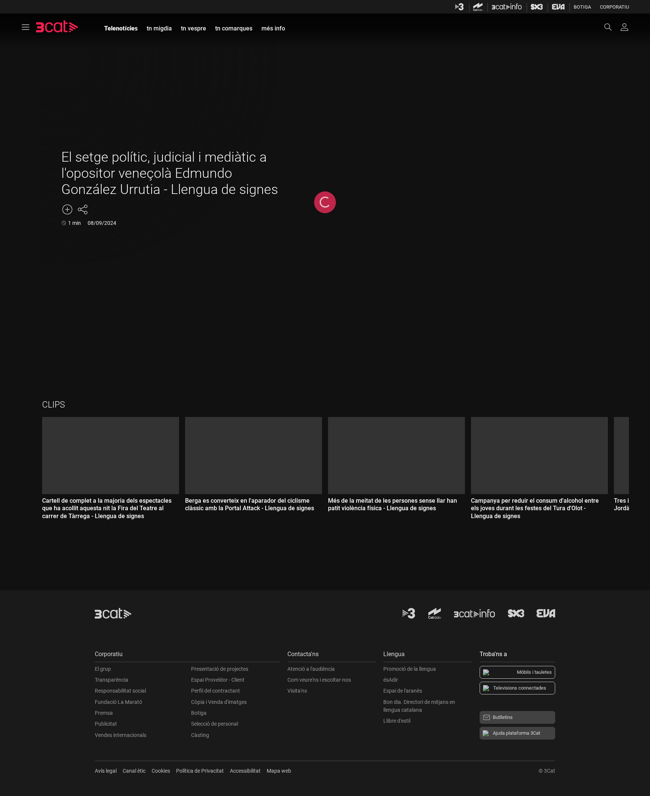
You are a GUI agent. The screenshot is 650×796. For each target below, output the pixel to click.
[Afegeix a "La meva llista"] (67, 209)
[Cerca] (611, 27)
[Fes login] (624, 27)
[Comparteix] (82, 209)
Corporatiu (614, 7)
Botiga (582, 7)
